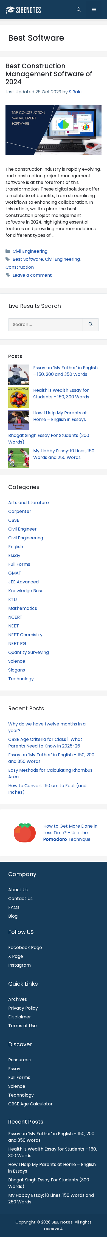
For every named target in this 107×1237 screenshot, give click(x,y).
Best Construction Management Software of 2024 (48, 73)
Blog (13, 916)
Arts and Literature (28, 502)
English (15, 546)
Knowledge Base (26, 591)
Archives (17, 999)
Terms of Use (22, 1026)
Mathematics (22, 608)
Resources (19, 1060)
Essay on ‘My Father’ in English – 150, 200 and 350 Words (65, 371)
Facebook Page (25, 947)
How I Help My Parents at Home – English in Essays (60, 416)
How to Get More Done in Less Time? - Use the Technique (70, 832)
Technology (21, 679)
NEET (13, 626)
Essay (14, 555)
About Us (18, 890)
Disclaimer (19, 1017)
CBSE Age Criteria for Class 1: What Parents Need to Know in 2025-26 (45, 742)
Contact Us (20, 898)
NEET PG (17, 643)
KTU (12, 599)
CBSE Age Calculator (30, 1104)
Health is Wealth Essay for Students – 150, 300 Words (61, 393)
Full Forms (19, 564)
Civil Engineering (30, 251)
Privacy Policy (23, 1008)
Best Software (28, 259)
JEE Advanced (23, 582)
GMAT (14, 573)
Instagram (19, 965)
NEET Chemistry (25, 635)
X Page (15, 956)
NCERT (15, 617)
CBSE (13, 520)
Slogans (16, 670)
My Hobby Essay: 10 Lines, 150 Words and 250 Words (63, 454)
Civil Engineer (22, 529)
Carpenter (19, 511)
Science (16, 661)
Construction (19, 267)
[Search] (90, 324)
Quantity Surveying (28, 652)
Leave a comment (32, 275)
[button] (78, 9)
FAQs (13, 907)
